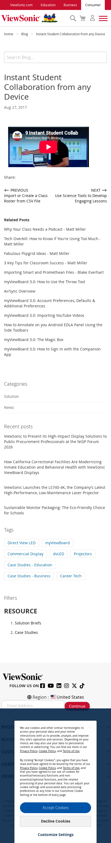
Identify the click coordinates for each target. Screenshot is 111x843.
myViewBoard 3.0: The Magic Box (33, 339)
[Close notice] (89, 726)
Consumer (93, 5)
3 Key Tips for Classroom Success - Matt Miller (45, 262)
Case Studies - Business (29, 575)
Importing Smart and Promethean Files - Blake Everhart (54, 272)
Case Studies (26, 632)
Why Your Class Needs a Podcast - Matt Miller (45, 229)
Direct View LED (22, 542)
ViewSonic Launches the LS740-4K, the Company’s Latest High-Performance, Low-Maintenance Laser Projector (54, 490)
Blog (25, 34)
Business (70, 5)
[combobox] (55, 57)
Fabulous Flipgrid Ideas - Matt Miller (37, 253)
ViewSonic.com (21, 5)
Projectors (83, 553)
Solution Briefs (28, 623)
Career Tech (71, 575)
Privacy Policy (28, 751)
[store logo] (34, 18)
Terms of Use (71, 751)
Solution (11, 396)
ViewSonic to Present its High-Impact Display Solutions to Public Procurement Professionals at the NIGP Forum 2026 (55, 441)
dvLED (58, 553)
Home (9, 34)
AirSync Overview (19, 291)
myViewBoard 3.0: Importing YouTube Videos (44, 315)
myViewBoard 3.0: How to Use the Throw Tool (44, 281)
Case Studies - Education (30, 564)
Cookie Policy (47, 751)
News (9, 407)
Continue (77, 706)
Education (48, 5)
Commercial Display (25, 553)
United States (70, 697)
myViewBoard (57, 542)
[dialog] (55, 775)
